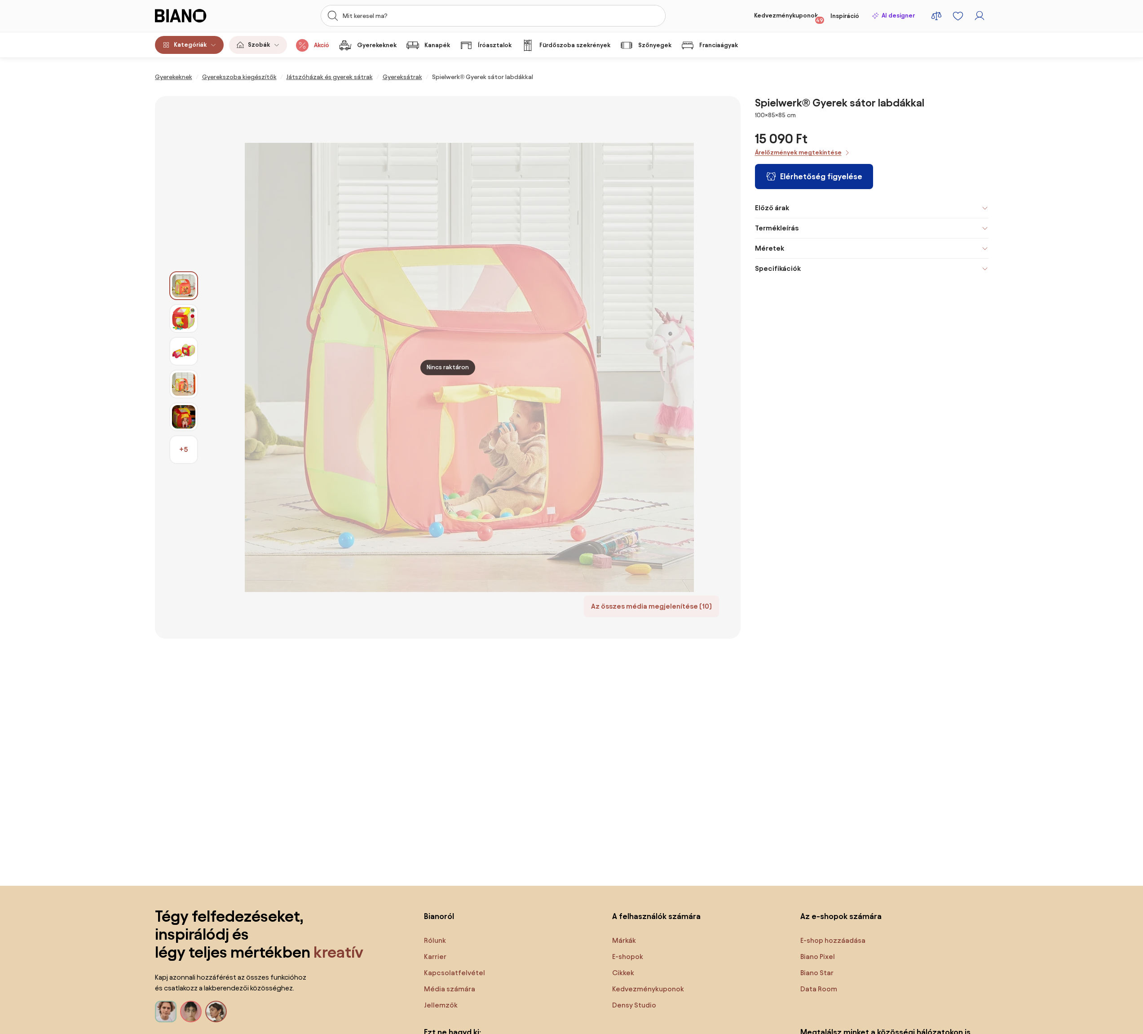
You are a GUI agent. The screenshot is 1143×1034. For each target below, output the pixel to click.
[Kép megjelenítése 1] (183, 285)
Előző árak (772, 208)
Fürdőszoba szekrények (574, 45)
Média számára (449, 989)
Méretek (769, 248)
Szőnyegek (654, 45)
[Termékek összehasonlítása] (936, 16)
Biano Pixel (817, 956)
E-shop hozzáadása (832, 940)
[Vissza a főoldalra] (196, 16)
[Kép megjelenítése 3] (183, 351)
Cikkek (623, 973)
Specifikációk (778, 268)
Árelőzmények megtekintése (798, 152)
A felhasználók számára (656, 916)
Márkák (624, 940)
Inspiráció (844, 16)
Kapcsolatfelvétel (454, 973)
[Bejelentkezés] (980, 16)
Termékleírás (777, 228)
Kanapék (437, 45)
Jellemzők (441, 1005)
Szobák (259, 44)
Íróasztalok (495, 45)
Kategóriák (190, 44)
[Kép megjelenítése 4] (183, 384)
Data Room (818, 989)
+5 (183, 449)
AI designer (898, 15)
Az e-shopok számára (841, 916)
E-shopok (627, 956)
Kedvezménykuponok (788, 17)
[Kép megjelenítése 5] (183, 416)
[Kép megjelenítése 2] (183, 318)
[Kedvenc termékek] (958, 16)
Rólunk (435, 940)
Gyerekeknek (377, 45)
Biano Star (817, 973)
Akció (321, 45)
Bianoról (439, 916)
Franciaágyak (718, 45)
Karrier (435, 956)
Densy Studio (634, 1005)
